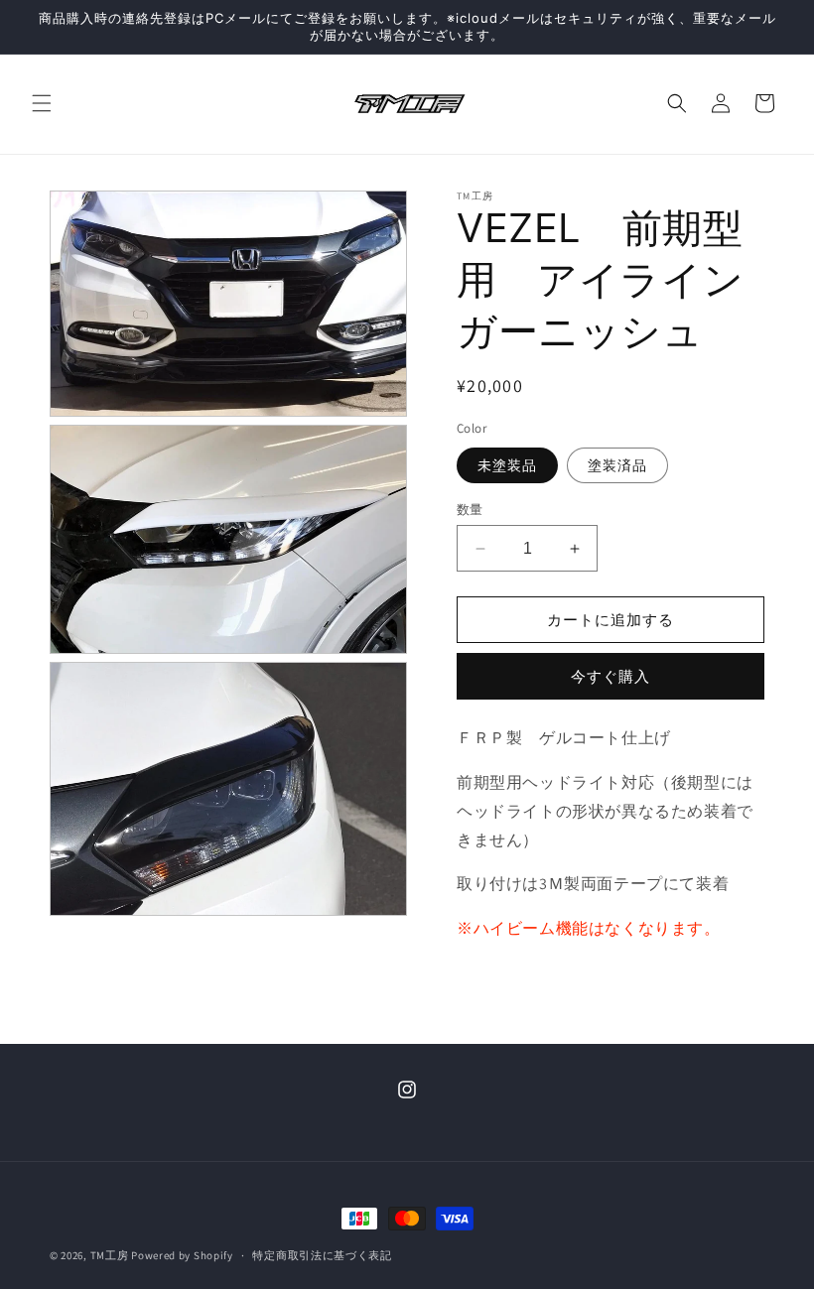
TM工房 (109, 1255)
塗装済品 (617, 465)
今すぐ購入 (610, 676)
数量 (470, 509)
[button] (42, 103)
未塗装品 (507, 465)
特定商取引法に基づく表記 (321, 1255)
